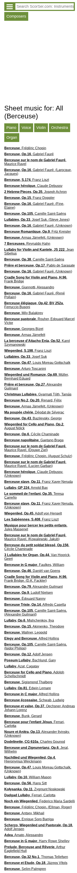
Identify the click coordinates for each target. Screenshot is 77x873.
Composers (16, 16)
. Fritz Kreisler (37, 231)
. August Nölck (34, 426)
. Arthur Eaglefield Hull (34, 849)
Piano (11, 127)
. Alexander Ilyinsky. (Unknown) (37, 733)
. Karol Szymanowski (37, 342)
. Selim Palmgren (25, 869)
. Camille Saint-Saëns (35, 213)
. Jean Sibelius (39, 251)
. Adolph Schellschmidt (34, 674)
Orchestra (59, 127)
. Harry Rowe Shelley (37, 841)
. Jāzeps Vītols (35, 863)
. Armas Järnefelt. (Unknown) (34, 237)
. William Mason (27, 777)
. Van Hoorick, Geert (37, 557)
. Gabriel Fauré (29, 154)
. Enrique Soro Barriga (29, 819)
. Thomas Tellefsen (36, 857)
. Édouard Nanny (25, 598)
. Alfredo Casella (35, 604)
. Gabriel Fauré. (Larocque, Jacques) (38, 172)
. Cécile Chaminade (31, 434)
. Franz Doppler (29, 198)
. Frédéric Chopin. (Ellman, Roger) (38, 807)
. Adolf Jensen (28, 654)
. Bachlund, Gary (30, 660)
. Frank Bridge (35, 279)
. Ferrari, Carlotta (34, 724)
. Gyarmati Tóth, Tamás (37, 394)
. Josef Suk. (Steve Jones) (37, 219)
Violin (41, 127)
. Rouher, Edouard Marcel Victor (39, 321)
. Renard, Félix (33, 400)
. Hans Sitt (25, 783)
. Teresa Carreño (34, 495)
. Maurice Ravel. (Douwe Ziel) (35, 448)
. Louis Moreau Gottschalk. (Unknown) (37, 769)
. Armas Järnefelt (24, 335)
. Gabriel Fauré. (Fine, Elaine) (34, 205)
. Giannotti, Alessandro (29, 287)
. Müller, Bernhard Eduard (36, 376)
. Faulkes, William (34, 565)
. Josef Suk (25, 356)
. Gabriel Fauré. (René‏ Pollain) (34, 295)
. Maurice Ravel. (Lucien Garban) (35, 464)
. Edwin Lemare (27, 688)
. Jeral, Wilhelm (36, 749)
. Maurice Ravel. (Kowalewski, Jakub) (35, 537)
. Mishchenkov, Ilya (29, 620)
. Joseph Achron (35, 192)
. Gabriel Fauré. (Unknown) (38, 225)
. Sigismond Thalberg (28, 682)
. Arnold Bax (26, 487)
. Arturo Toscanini (25, 368)
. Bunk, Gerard (23, 716)
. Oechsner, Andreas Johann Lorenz (39, 708)
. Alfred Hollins (31, 638)
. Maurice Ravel (35, 162)
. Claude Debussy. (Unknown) (33, 474)
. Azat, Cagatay (21, 666)
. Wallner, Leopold (25, 632)
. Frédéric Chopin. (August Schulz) (38, 456)
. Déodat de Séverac (34, 412)
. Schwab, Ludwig (34, 700)
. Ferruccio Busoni (34, 305)
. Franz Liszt (26, 180)
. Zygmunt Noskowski (34, 789)
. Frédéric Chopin (25, 148)
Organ (11, 137)
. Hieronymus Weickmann (30, 759)
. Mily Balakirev (23, 313)
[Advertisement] (38, 63)
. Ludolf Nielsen (28, 592)
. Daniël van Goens (32, 571)
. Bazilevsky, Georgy (33, 418)
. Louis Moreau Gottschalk (37, 362)
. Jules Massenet (35, 527)
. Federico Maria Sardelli (39, 801)
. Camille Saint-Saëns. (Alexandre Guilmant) (35, 612)
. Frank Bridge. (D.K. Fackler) (35, 578)
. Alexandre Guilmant (33, 386)
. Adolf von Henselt (33, 513)
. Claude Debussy (33, 186)
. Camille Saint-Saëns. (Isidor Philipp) (35, 646)
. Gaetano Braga (34, 440)
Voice (26, 127)
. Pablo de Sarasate (39, 265)
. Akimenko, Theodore (34, 626)
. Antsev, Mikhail (24, 813)
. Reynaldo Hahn (27, 243)
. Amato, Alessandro (23, 835)
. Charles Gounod (34, 741)
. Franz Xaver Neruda (38, 482)
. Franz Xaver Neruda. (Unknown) (39, 505)
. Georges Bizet (23, 329)
